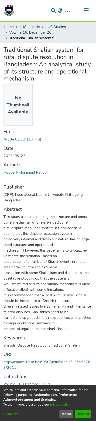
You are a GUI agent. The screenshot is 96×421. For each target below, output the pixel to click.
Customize (10, 414)
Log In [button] (69, 10)
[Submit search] (53, 10)
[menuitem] (60, 10)
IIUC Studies (56, 26)
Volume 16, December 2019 (32, 32)
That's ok (83, 414)
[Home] (8, 10)
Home (9, 26)
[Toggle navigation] (86, 10)
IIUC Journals (29, 26)
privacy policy (60, 404)
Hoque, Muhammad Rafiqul (25, 172)
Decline (66, 414)
